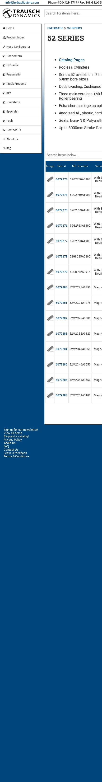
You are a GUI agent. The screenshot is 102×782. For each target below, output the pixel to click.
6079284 (61, 349)
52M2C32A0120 (80, 333)
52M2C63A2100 (80, 395)
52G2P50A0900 (80, 179)
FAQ (9, 148)
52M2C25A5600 (80, 318)
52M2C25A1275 (80, 302)
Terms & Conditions (16, 456)
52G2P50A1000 (80, 195)
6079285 (61, 364)
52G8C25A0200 (80, 256)
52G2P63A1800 (80, 225)
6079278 (61, 256)
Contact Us (13, 130)
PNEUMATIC (55, 28)
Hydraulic (12, 65)
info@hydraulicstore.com (22, 2)
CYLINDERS (74, 28)
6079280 (61, 287)
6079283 (61, 333)
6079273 (61, 179)
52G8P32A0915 (80, 272)
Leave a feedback (15, 453)
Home (10, 28)
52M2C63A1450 (80, 380)
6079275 (61, 210)
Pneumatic (13, 74)
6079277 (61, 241)
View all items (13, 433)
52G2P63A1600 (80, 210)
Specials (12, 111)
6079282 (61, 318)
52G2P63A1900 (80, 241)
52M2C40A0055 (80, 349)
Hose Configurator (18, 46)
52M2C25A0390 (80, 287)
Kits (8, 93)
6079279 (61, 272)
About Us (12, 139)
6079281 (61, 302)
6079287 (61, 395)
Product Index (15, 37)
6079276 (61, 225)
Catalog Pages (72, 60)
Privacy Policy (13, 439)
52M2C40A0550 (80, 364)
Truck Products (16, 83)
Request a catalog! (16, 436)
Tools (10, 120)
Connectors (14, 56)
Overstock (13, 102)
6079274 (61, 195)
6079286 (61, 380)
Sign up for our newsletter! (21, 429)
